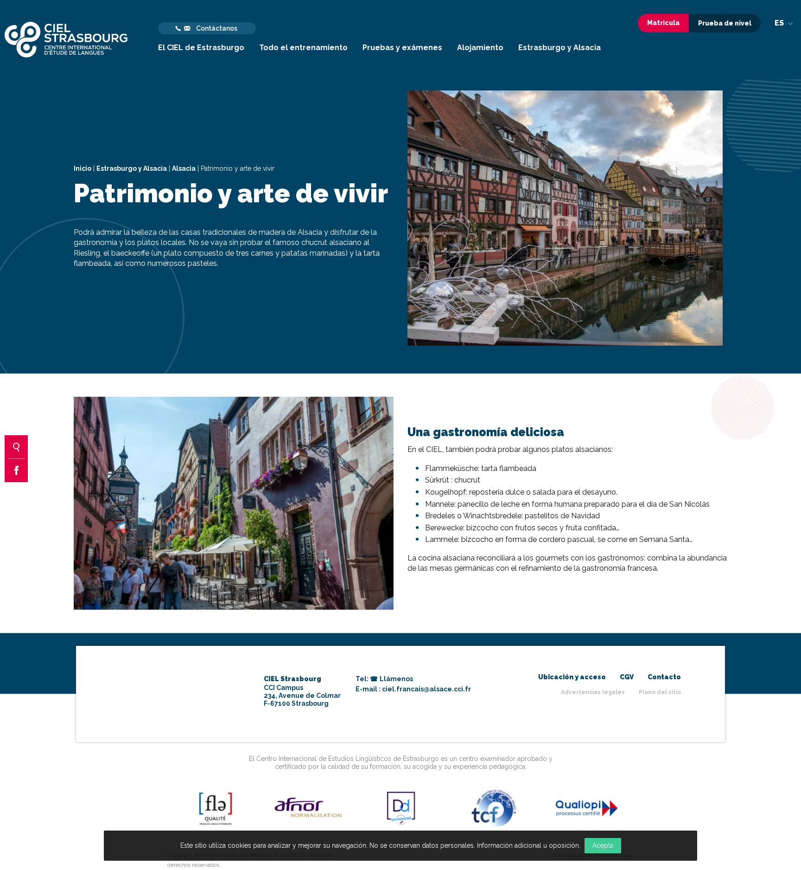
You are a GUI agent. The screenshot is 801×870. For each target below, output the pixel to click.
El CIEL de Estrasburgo (201, 47)
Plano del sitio (660, 692)
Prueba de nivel (724, 23)
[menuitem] (201, 40)
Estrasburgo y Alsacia (559, 47)
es (780, 23)
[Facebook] (16, 470)
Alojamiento (480, 47)
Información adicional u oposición (528, 845)
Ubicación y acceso (572, 677)
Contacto (664, 677)
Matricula (663, 22)
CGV (627, 677)
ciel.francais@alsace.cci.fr (426, 689)
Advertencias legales (593, 692)
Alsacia (184, 168)
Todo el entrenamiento (303, 47)
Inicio (82, 168)
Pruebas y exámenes (402, 47)
